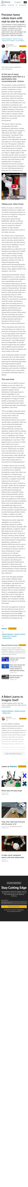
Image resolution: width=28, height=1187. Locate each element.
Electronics (22, 5)
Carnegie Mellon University (15, 826)
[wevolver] (5, 2)
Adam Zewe (4, 859)
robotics (3, 5)
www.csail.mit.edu (7, 69)
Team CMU (4, 826)
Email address (4, 900)
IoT (17, 5)
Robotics (13, 766)
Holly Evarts (9, 717)
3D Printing (11, 5)
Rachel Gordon (9, 45)
